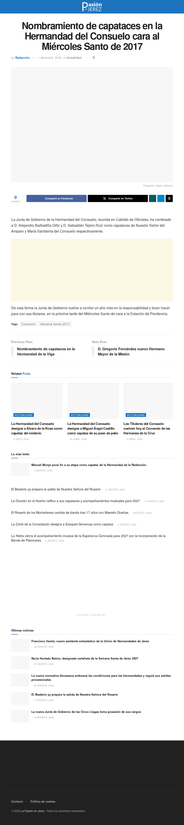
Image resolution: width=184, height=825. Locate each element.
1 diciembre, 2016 (49, 57)
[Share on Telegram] (160, 198)
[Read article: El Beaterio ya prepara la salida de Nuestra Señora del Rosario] (20, 698)
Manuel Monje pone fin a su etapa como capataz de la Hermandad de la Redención (88, 465)
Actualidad (74, 57)
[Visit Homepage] (92, 6)
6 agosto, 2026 (54, 540)
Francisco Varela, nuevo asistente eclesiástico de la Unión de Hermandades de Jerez (90, 641)
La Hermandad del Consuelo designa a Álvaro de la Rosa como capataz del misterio (36, 428)
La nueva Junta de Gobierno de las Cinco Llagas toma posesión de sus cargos (86, 712)
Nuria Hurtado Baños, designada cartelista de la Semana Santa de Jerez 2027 (84, 658)
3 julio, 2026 (21, 439)
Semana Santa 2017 (55, 324)
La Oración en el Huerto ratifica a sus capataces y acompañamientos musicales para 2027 (75, 500)
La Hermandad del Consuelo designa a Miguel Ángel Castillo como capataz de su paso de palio (92, 428)
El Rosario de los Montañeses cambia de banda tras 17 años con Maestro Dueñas (69, 512)
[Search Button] (171, 6)
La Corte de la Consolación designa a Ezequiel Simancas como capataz (62, 524)
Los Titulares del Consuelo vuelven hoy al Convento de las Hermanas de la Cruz (146, 428)
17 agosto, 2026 (114, 489)
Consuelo (28, 324)
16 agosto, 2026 (43, 717)
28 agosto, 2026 (43, 646)
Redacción (22, 57)
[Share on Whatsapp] (152, 198)
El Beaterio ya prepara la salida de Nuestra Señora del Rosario (56, 489)
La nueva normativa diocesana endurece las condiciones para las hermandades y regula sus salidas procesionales (101, 677)
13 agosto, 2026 (154, 501)
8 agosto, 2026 (141, 512)
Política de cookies (43, 801)
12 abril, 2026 (134, 439)
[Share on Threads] (169, 198)
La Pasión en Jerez (32, 811)
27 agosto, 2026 (43, 664)
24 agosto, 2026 (43, 685)
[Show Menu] (13, 6)
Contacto (17, 801)
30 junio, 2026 (78, 439)
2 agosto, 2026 (126, 524)
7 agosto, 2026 (43, 470)
